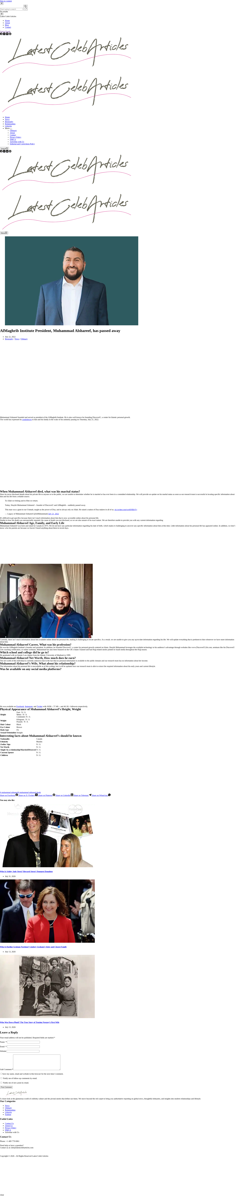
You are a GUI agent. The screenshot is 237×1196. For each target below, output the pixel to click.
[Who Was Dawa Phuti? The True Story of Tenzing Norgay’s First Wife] (47, 1017)
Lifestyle (8, 126)
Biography (9, 122)
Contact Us (9, 1123)
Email (3, 1047)
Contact (13, 135)
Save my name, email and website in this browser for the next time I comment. (32, 1074)
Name (3, 1042)
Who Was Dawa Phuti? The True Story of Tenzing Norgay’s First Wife (29, 1022)
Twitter (39, 706)
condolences (27, 419)
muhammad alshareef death (29, 792)
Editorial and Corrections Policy (22, 144)
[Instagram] (4, 152)
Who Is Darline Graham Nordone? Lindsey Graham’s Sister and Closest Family (33, 947)
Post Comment (6, 1087)
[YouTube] (7, 152)
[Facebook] (1, 152)
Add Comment (6, 1069)
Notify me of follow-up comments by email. (20, 1078)
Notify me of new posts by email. (16, 1083)
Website (3, 1051)
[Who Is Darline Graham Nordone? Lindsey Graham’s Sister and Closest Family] (47, 942)
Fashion (8, 1114)
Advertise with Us (17, 142)
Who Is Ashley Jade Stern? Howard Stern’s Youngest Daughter (26, 871)
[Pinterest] (10, 152)
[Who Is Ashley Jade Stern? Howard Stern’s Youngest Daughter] (47, 866)
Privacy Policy (15, 137)
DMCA (13, 139)
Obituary (13, 130)
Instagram (29, 706)
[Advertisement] (74, 379)
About (12, 133)
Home (7, 117)
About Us (9, 1126)
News (7, 119)
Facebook (20, 706)
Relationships (10, 124)
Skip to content (6, 1)
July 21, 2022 (53, 514)
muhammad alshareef (9, 792)
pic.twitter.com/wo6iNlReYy (126, 510)
